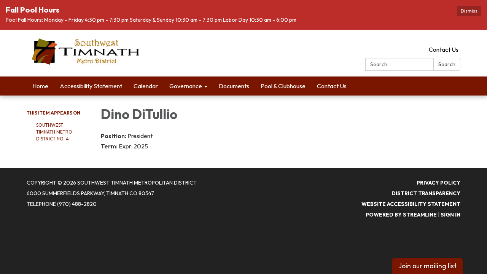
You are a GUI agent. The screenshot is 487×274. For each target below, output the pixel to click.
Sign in (450, 214)
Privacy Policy (438, 182)
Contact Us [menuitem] (332, 86)
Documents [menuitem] (234, 86)
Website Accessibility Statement (410, 204)
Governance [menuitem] (185, 86)
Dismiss (469, 11)
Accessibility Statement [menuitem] (91, 86)
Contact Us (443, 49)
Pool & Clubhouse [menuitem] (283, 86)
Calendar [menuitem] (146, 86)
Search (446, 64)
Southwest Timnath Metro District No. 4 (54, 132)
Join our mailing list (427, 265)
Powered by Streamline (401, 214)
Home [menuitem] (40, 86)
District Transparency (426, 193)
